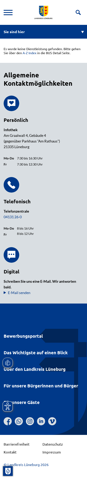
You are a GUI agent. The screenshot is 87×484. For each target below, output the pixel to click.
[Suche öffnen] (78, 12)
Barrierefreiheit (17, 444)
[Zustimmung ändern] (8, 471)
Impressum (51, 452)
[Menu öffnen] (8, 12)
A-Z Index (29, 53)
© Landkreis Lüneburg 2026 (26, 464)
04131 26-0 (13, 217)
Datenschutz (52, 444)
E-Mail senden (19, 292)
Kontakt (10, 452)
